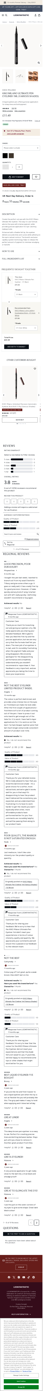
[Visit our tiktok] (28, 1277)
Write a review (7, 111)
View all (37, 121)
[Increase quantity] (19, 166)
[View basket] (39, 15)
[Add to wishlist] (36, 176)
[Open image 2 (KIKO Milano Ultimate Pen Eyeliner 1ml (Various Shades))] (20, 76)
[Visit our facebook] (9, 1277)
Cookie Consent (21, 1304)
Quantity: (6, 162)
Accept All (21, 1387)
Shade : (5, 143)
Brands (11, 22)
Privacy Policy (15, 1371)
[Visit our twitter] (13, 1277)
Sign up (21, 1267)
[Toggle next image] (40, 45)
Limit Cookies (21, 1381)
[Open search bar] (6, 15)
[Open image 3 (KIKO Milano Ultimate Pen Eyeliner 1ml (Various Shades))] (33, 76)
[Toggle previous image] (1, 45)
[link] (35, 15)
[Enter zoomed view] (39, 63)
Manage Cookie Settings (21, 1375)
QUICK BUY (20, 420)
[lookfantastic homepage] (21, 15)
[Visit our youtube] (23, 1277)
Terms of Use (27, 1371)
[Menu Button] (2, 15)
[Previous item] (3, 395)
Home (4, 22)
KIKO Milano (9, 90)
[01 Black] (5, 155)
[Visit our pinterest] (33, 1277)
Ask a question (20, 111)
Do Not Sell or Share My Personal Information (21, 1307)
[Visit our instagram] (18, 1277)
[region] (21, 1354)
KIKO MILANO (21, 22)
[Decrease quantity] (5, 166)
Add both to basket (16, 347)
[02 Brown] (11, 155)
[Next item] (38, 395)
